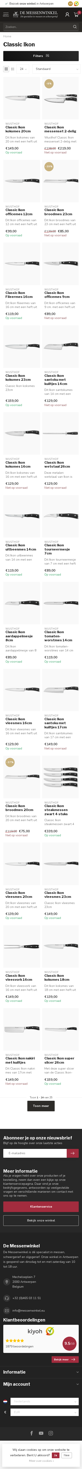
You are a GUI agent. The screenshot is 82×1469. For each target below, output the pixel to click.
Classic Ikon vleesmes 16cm (18, 721)
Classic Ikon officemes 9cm (57, 295)
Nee (67, 1455)
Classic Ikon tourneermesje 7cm (57, 549)
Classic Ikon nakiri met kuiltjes (20, 1060)
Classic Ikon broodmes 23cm (58, 212)
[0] (76, 14)
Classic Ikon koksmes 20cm (18, 129)
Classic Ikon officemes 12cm (18, 212)
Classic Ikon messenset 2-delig (60, 129)
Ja (55, 1455)
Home (7, 36)
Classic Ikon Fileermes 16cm (19, 295)
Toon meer (41, 1106)
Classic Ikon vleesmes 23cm (57, 895)
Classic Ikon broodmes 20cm (19, 808)
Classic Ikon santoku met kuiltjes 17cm (55, 723)
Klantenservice (41, 1207)
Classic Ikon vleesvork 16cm (18, 978)
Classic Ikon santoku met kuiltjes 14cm (55, 380)
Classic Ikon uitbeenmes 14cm (20, 547)
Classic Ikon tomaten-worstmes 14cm (58, 636)
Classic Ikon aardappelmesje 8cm (19, 636)
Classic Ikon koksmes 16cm (17, 464)
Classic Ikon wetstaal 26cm (57, 464)
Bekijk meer (61, 1359)
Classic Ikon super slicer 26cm (59, 1060)
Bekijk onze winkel (41, 1220)
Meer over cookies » (41, 1461)
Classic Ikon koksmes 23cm (18, 378)
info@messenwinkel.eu (28, 1311)
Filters (38, 56)
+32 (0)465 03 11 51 (26, 1298)
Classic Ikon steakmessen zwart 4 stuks (56, 810)
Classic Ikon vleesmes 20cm (18, 895)
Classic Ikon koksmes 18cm (56, 978)
